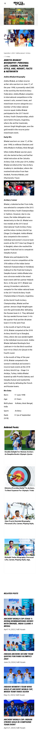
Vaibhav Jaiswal (20, 53)
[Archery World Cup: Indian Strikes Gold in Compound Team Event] (19, 708)
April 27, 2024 (9, 728)
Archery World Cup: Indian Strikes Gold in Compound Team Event (18, 722)
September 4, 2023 (9, 53)
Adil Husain (20, 629)
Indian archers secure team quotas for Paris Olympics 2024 (18, 656)
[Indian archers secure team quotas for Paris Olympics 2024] (19, 642)
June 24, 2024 (9, 662)
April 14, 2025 (9, 629)
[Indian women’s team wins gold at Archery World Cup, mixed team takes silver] (19, 675)
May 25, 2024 (9, 695)
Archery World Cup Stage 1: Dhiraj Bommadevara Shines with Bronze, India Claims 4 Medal (18, 622)
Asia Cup (22, 243)
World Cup (27, 230)
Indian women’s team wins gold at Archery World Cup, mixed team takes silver (18, 689)
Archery (28, 53)
